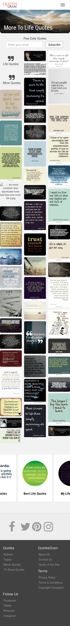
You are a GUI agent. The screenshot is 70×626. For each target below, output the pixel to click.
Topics (7, 559)
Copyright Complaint (51, 587)
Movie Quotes (12, 564)
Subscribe (54, 45)
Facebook (10, 600)
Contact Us (45, 559)
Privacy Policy (46, 577)
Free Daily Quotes (35, 38)
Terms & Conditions (50, 582)
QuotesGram (10, 5)
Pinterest (9, 611)
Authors (8, 554)
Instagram (10, 616)
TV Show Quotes (14, 569)
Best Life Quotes (35, 493)
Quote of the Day (49, 564)
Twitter (8, 605)
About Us (44, 554)
